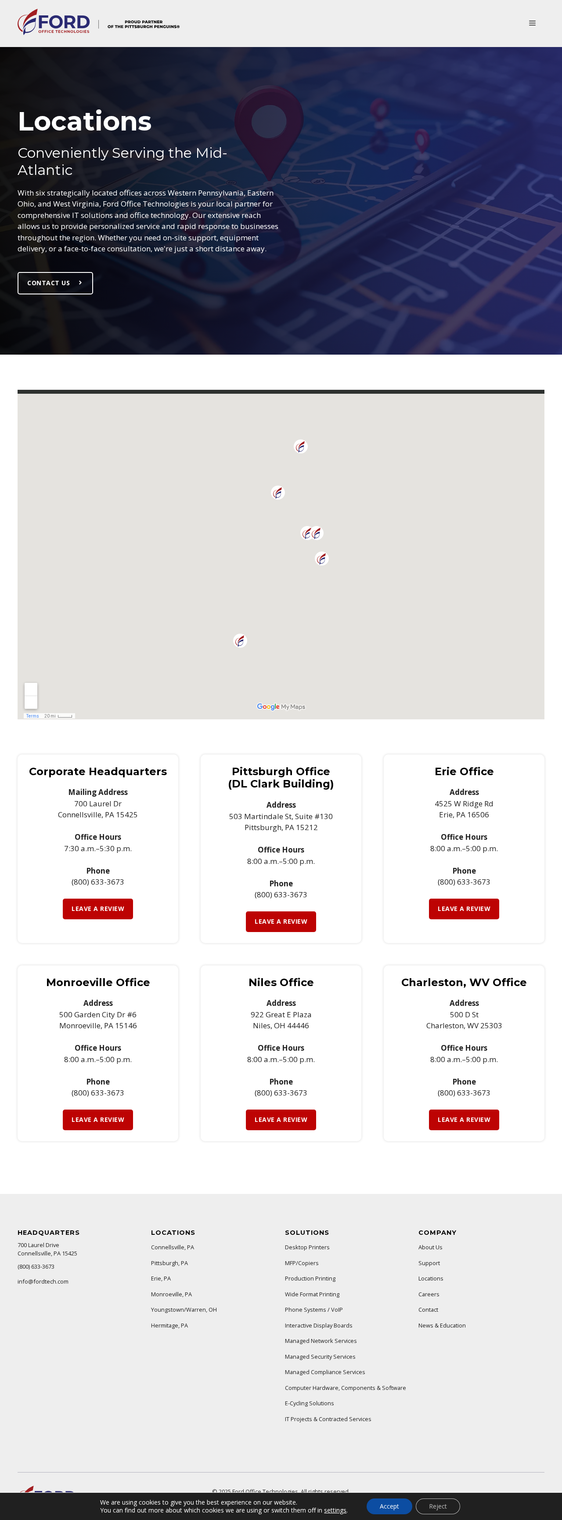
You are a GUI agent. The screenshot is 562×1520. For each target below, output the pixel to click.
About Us (430, 1247)
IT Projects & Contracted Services (328, 1419)
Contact (428, 1309)
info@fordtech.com (43, 1281)
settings (335, 1510)
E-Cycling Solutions (309, 1403)
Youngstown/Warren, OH (184, 1309)
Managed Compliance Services (325, 1372)
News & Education (442, 1325)
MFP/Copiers (302, 1263)
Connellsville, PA (172, 1247)
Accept (389, 1506)
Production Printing (310, 1278)
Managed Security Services (320, 1356)
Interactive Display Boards (319, 1325)
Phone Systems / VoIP (314, 1309)
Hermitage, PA (169, 1325)
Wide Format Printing (312, 1294)
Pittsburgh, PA (169, 1263)
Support (429, 1263)
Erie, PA (161, 1278)
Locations (430, 1278)
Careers (429, 1294)
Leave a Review (98, 908)
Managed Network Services (321, 1341)
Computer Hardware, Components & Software (345, 1388)
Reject (438, 1506)
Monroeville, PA (171, 1294)
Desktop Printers (307, 1247)
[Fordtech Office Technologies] (99, 32)
